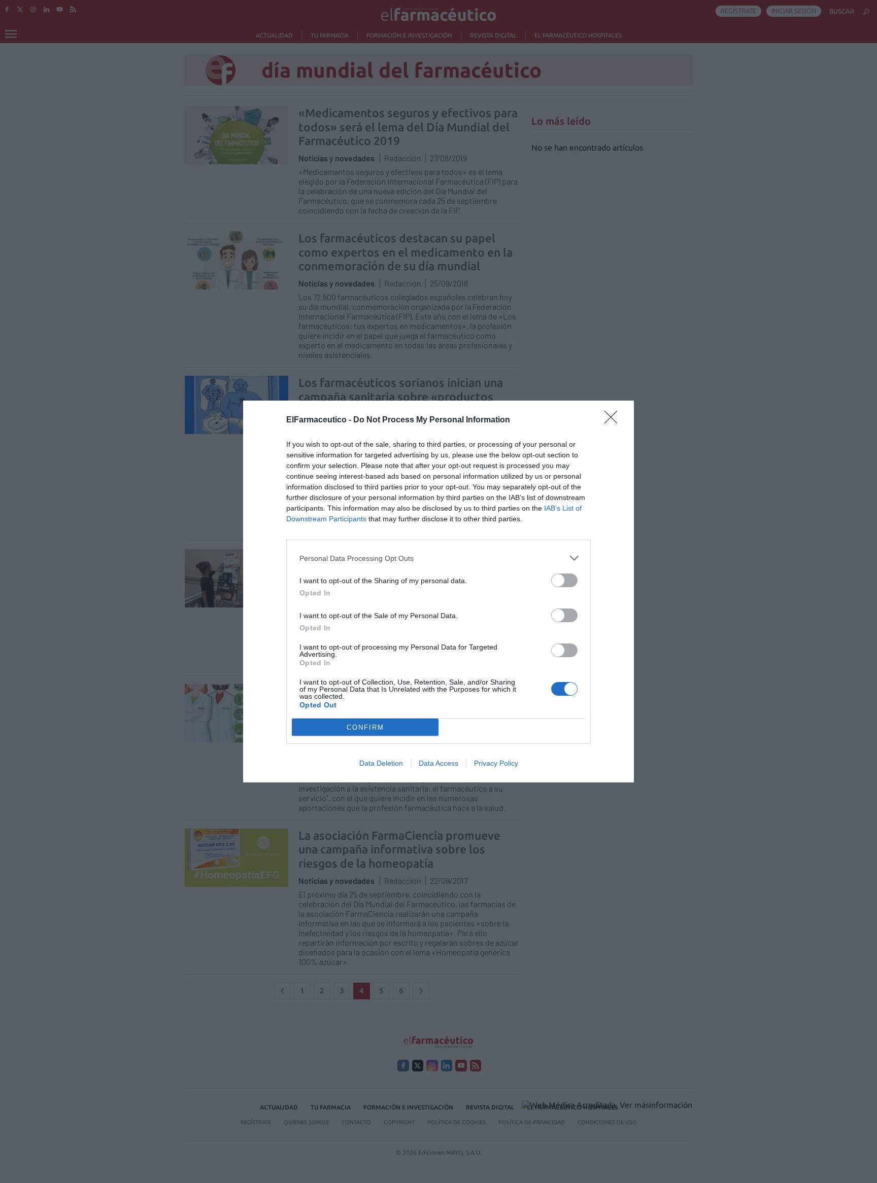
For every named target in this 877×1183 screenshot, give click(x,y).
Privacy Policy (496, 763)
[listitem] (438, 558)
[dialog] (438, 591)
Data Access (438, 763)
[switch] (564, 580)
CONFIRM (365, 727)
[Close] (614, 420)
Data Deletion (381, 763)
